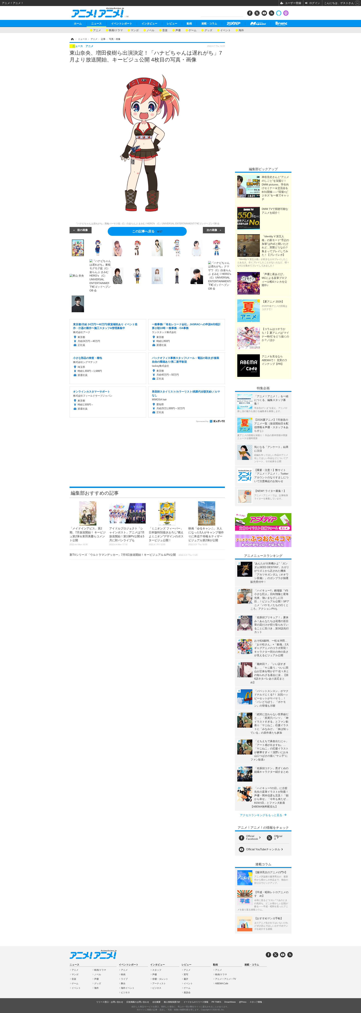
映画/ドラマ (116, 30)
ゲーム (192, 30)
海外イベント (127, 988)
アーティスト (159, 983)
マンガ (135, 30)
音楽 (165, 30)
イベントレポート (121, 23)
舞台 (123, 983)
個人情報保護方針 (172, 1002)
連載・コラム (209, 23)
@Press (242, 1002)
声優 (178, 30)
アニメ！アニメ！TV (225, 979)
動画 (189, 23)
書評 (186, 979)
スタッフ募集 (256, 1002)
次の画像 (212, 229)
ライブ (124, 979)
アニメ (97, 30)
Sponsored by (202, 421)
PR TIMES (216, 1002)
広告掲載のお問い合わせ (137, 1002)
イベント (225, 30)
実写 (186, 974)
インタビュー (149, 23)
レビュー (172, 23)
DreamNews (230, 1002)
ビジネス (125, 992)
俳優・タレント (160, 979)
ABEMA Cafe (221, 983)
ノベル (150, 30)
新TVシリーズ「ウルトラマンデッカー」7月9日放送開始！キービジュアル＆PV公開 (133, 554)
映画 (123, 974)
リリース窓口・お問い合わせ (109, 1002)
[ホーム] (72, 39)
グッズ (208, 30)
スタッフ (156, 970)
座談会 (187, 992)
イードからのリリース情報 (196, 1002)
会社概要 (156, 1002)
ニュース (96, 23)
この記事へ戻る (147, 231)
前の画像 (82, 229)
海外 (241, 30)
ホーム (78, 23)
